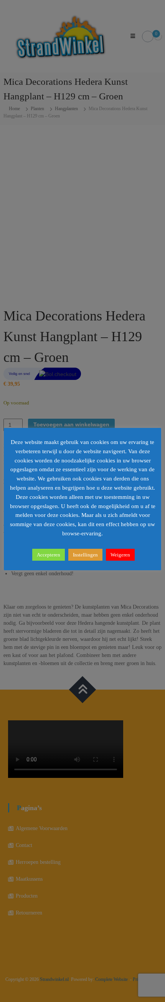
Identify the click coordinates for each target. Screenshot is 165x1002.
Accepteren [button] (48, 555)
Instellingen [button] (85, 555)
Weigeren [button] (120, 555)
